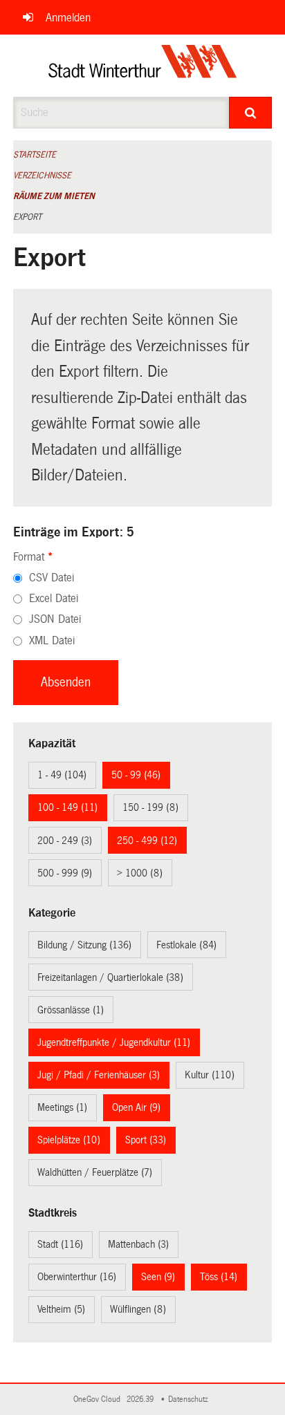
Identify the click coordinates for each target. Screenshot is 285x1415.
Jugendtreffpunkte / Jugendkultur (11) (113, 1042)
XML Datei (52, 640)
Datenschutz (190, 1399)
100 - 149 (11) (67, 807)
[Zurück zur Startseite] (142, 65)
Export (27, 217)
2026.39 (141, 1399)
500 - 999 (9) (64, 873)
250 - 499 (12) (147, 840)
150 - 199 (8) (150, 807)
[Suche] (250, 113)
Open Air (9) (136, 1107)
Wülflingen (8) (138, 1309)
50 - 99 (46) (135, 774)
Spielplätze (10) (68, 1139)
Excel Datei (53, 598)
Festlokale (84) (186, 944)
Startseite (34, 155)
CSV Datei (51, 577)
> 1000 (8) (140, 873)
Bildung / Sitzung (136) (84, 944)
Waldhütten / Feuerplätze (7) (94, 1172)
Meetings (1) (62, 1107)
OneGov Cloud (99, 1399)
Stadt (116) (60, 1244)
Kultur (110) (210, 1074)
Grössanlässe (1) (70, 1009)
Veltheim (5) (61, 1309)
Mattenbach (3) (138, 1244)
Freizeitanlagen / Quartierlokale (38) (110, 977)
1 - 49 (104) (61, 774)
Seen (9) (158, 1276)
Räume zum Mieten (54, 196)
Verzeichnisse (42, 175)
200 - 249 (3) (64, 840)
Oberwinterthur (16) (76, 1276)
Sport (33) (145, 1139)
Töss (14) (218, 1276)
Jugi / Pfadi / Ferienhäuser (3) (98, 1074)
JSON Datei (55, 619)
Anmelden (68, 18)
